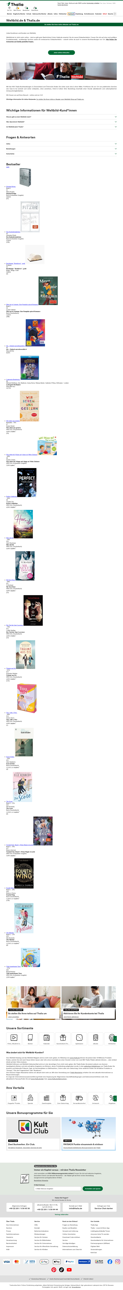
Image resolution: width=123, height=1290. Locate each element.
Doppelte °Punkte (14, 1098)
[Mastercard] (16, 1261)
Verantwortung (11, 1240)
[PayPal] (69, 1261)
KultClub (94, 1252)
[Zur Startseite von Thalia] (15, 4)
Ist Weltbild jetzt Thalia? (14, 127)
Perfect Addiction (11, 496)
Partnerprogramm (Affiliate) (100, 1243)
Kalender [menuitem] (98, 14)
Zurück (8, 1039)
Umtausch (95, 1098)
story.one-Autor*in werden (100, 1234)
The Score (9, 801)
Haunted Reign (11, 186)
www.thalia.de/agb (37, 1079)
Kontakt (37, 1228)
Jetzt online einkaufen (61, 52)
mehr (7, 167)
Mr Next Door (10, 580)
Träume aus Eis (11, 668)
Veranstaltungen (96, 1249)
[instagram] (117, 1261)
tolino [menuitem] (56, 14)
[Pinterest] (53, 1270)
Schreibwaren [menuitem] (89, 14)
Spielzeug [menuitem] (79, 14)
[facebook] (109, 1261)
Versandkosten (76, 1287)
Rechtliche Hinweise (41, 1180)
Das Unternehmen (12, 1225)
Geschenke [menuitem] (112, 14)
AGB (7, 1249)
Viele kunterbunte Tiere (13, 966)
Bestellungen (10, 149)
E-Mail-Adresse (39, 1185)
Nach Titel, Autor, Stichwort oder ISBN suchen (72, 3)
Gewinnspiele (46, 1098)
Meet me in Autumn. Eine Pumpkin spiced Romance (22, 304)
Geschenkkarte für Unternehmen (102, 1240)
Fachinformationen (12, 1234)
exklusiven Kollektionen (92, 1066)
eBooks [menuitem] (50, 14)
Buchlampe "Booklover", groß (15, 263)
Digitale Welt (95, 1246)
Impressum (10, 1246)
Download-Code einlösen (71, 1237)
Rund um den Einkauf (69, 1221)
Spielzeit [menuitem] (71, 14)
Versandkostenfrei (79, 1098)
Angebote (112, 1098)
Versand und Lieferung (70, 1231)
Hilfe (36, 1225)
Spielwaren (79, 1038)
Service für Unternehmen (43, 1243)
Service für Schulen (41, 1237)
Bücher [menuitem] (9, 14)
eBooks (95, 1038)
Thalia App (94, 1225)
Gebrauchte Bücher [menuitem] (39, 14)
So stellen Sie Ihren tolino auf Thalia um (33, 1003)
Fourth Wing (10, 888)
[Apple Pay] (57, 1261)
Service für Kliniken (41, 1249)
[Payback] (84, 1261)
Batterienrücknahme (41, 1231)
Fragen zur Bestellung (69, 1225)
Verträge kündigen (68, 1243)
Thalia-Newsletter (76, 1072)
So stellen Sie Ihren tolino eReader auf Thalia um (61, 24)
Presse (8, 1231)
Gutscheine (10, 154)
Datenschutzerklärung (70, 1246)
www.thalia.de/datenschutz (57, 1079)
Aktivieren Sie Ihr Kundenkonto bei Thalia (89, 1003)
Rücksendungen (39, 1234)
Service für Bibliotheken (42, 1240)
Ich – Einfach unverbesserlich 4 (16, 346)
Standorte (9, 1237)
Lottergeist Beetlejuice (13, 379)
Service (37, 1221)
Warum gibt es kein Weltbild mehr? (18, 117)
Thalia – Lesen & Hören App (100, 1228)
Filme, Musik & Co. (14, 1038)
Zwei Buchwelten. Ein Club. (33, 1134)
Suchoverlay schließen (93, 3)
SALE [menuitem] (105, 14)
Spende (30, 1098)
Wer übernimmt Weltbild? (15, 122)
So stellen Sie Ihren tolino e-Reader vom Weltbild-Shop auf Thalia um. (60, 99)
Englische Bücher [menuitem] (19, 14)
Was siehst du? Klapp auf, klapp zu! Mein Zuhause (22, 454)
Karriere (9, 1228)
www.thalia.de (75, 1058)
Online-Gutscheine (69, 1234)
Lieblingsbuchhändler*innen (100, 1231)
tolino (8, 144)
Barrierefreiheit (11, 1243)
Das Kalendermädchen (13, 232)
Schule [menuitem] (28, 14)
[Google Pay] (44, 1261)
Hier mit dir (10, 538)
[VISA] (6, 1261)
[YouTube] (69, 1270)
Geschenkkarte (96, 1237)
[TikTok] (61, 1270)
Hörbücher (112, 1038)
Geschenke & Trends (63, 1038)
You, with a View (11, 712)
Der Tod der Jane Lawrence (15, 625)
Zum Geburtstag (63, 1098)
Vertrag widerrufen (61, 1214)
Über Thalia (10, 1221)
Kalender (46, 1038)
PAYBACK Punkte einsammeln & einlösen (89, 1134)
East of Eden (10, 757)
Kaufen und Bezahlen (69, 1228)
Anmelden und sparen (93, 1189)
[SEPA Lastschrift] (30, 1261)
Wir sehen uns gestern (13, 421)
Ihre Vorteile (95, 1221)
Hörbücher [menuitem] (62, 14)
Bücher (30, 1038)
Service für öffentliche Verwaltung (46, 1246)
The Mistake (10, 933)
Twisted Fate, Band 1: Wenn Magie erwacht (19, 845)
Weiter (115, 14)
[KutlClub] (99, 1261)
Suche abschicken (63, 5)
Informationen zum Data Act (72, 1249)
